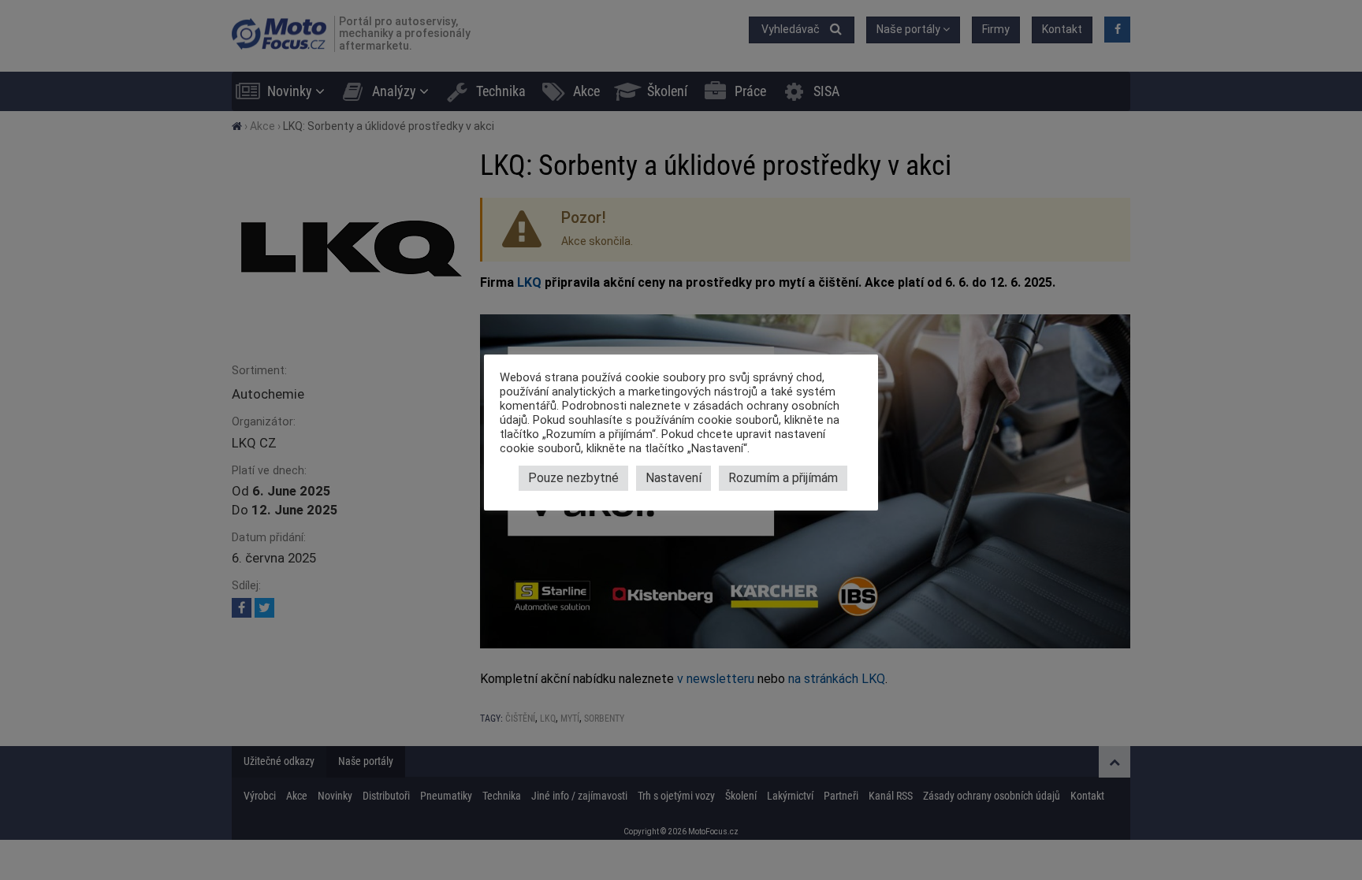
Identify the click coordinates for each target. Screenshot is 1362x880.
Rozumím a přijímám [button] (783, 477)
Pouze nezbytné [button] (573, 477)
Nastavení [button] (673, 477)
